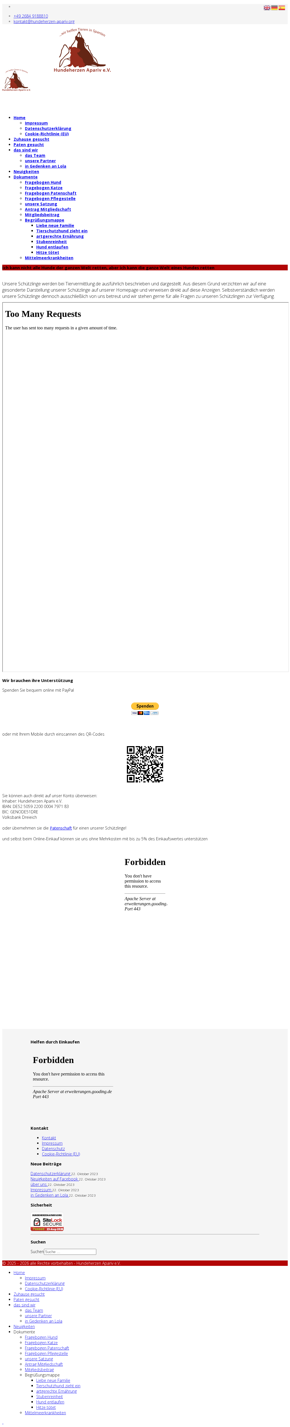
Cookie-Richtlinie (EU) (47, 133)
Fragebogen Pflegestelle (50, 198)
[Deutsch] (274, 7)
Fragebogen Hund (43, 182)
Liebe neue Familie (55, 225)
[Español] (282, 7)
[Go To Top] (2, 1422)
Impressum (36, 123)
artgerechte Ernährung (60, 236)
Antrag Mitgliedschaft (48, 209)
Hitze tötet (47, 252)
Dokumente (26, 177)
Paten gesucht (29, 144)
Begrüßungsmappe (44, 220)
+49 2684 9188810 (31, 16)
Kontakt (49, 1137)
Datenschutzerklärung (48, 128)
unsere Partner (40, 160)
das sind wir (26, 150)
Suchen (37, 1251)
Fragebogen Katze (44, 187)
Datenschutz (53, 1148)
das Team (35, 155)
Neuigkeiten (26, 171)
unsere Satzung (41, 204)
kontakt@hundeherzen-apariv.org (44, 21)
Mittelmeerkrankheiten (49, 257)
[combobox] (70, 1252)
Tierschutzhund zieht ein (62, 230)
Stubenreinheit (51, 241)
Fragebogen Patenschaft (50, 193)
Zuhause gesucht (31, 139)
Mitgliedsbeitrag (42, 214)
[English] (267, 7)
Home (19, 117)
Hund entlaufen (52, 247)
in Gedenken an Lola (45, 166)
